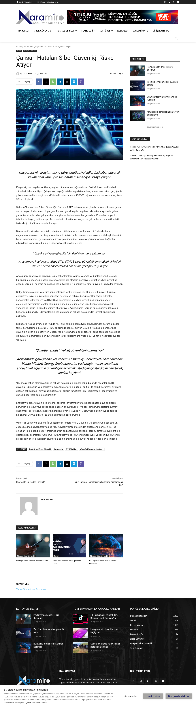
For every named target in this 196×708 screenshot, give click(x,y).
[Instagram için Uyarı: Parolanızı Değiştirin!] (80, 633)
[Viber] (81, 81)
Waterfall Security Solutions (91, 449)
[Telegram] (74, 81)
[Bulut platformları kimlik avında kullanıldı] (106, 545)
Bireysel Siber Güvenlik (26, 556)
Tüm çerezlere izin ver (179, 696)
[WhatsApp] (53, 81)
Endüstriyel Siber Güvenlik (40, 449)
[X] (173, 2)
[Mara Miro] (18, 73)
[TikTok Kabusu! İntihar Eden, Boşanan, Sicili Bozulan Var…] (80, 619)
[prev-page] (18, 571)
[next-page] (23, 571)
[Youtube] (178, 2)
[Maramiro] (40, 17)
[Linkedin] (169, 2)
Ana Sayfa (20, 46)
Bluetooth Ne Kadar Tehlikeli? (30, 482)
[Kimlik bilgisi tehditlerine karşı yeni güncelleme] (137, 115)
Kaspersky (58, 449)
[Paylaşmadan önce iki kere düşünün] (33, 545)
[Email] (67, 81)
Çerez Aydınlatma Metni (36, 703)
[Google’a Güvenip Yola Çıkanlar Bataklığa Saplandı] (80, 647)
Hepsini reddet (153, 696)
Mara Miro (27, 74)
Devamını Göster (154, 127)
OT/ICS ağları (71, 449)
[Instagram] (165, 2)
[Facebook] (161, 2)
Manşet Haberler (30, 51)
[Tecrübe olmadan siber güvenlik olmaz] (69, 545)
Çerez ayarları (130, 696)
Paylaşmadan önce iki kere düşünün (32, 561)
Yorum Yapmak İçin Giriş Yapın (31, 589)
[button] (176, 38)
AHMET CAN (136, 155)
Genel (29, 46)
